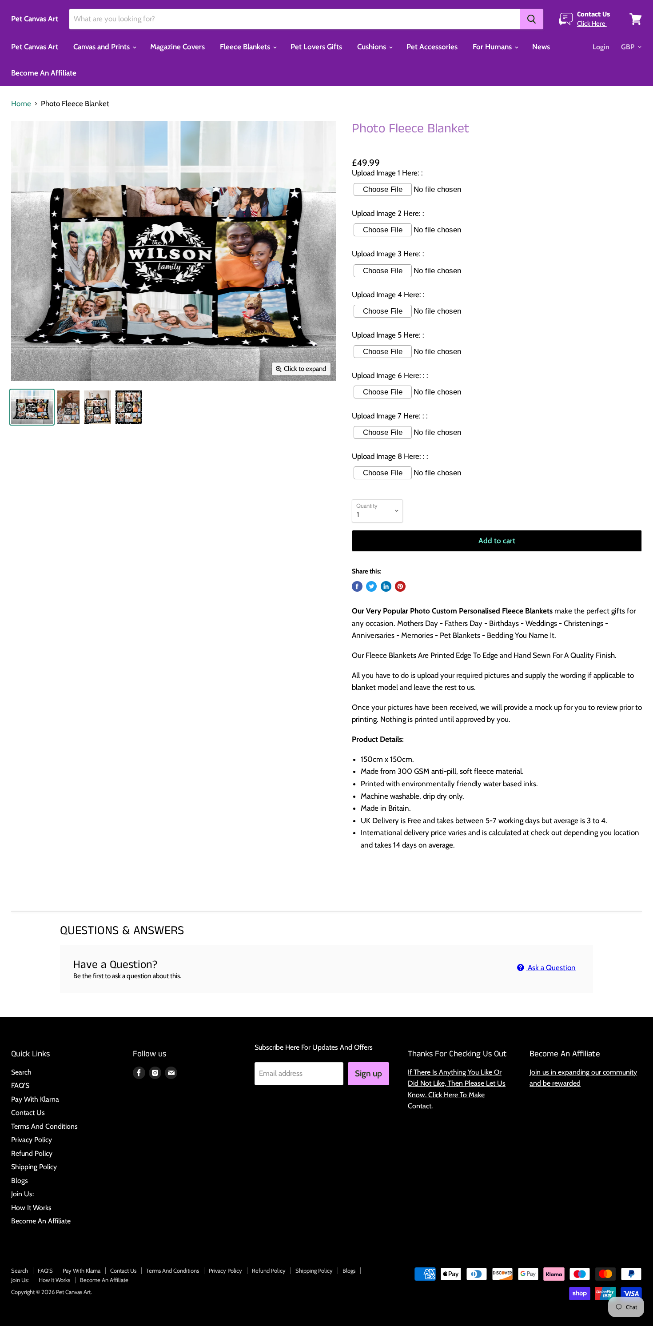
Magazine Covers (177, 46)
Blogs (19, 1180)
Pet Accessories (432, 46)
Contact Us (28, 1112)
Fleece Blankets (246, 46)
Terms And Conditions (44, 1126)
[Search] (531, 19)
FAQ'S (20, 1085)
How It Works (31, 1207)
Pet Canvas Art (34, 46)
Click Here (592, 24)
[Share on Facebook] (357, 586)
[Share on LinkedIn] (386, 586)
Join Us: (22, 1194)
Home (21, 104)
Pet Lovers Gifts (316, 46)
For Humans (493, 46)
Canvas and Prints (102, 46)
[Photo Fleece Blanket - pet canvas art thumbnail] (32, 407)
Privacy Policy (31, 1139)
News (541, 46)
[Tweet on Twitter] (371, 586)
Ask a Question (551, 967)
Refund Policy (31, 1153)
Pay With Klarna (35, 1099)
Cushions (372, 46)
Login (601, 47)
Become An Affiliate (43, 72)
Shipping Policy (34, 1167)
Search (21, 1072)
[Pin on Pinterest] (400, 586)
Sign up (368, 1073)
